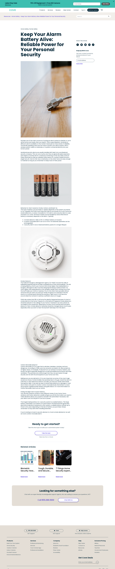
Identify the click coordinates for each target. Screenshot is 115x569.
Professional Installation (37, 550)
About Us (55, 543)
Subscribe (79, 64)
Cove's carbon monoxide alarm (32, 414)
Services (50, 10)
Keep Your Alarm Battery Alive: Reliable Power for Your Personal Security (43, 16)
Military (96, 543)
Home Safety (16, 16)
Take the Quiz (46, 433)
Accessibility (56, 552)
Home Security (11, 545)
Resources (7, 16)
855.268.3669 (32, 530)
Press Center (56, 550)
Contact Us (81, 545)
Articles (80, 550)
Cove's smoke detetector (58, 412)
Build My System (93, 10)
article (43, 388)
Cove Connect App (35, 547)
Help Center (67, 10)
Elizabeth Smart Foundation (61, 545)
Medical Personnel (100, 545)
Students (97, 552)
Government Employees (101, 550)
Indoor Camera (11, 550)
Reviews (58, 10)
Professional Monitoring (36, 543)
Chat (57, 530)
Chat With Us (68, 500)
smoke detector (30, 220)
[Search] (108, 16)
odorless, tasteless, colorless (53, 366)
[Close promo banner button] (113, 1)
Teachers (97, 547)
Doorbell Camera (12, 552)
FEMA (22, 299)
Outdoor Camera (12, 547)
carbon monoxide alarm (32, 221)
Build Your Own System (13, 543)
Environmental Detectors (14, 554)
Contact (76, 10)
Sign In (83, 10)
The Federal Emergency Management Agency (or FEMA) (38, 283)
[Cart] (102, 10)
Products (42, 10)
